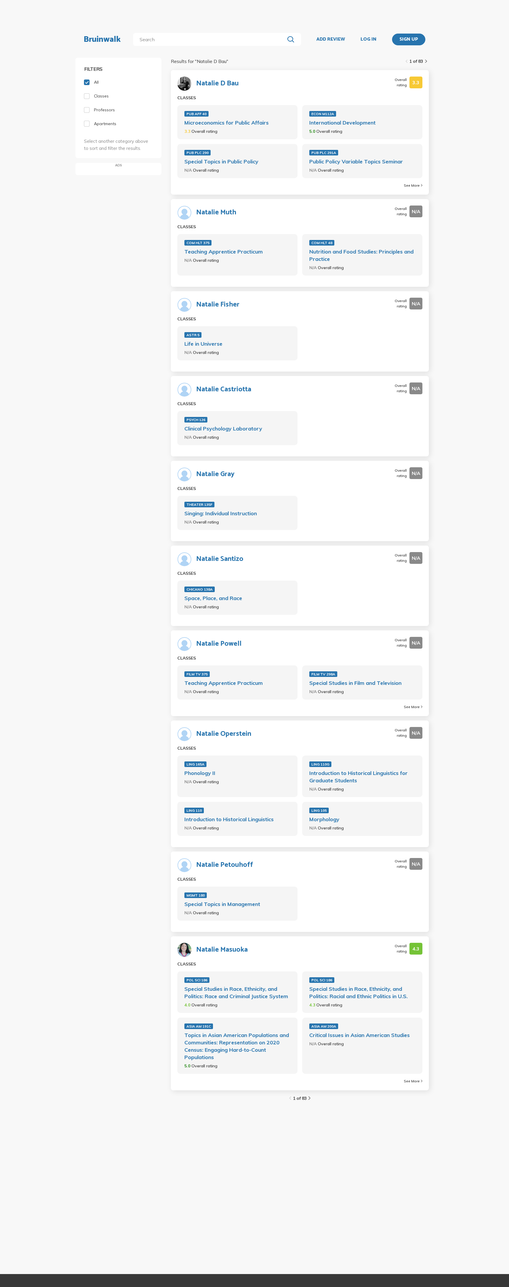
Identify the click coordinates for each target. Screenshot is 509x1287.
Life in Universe (203, 343)
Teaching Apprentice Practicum (223, 251)
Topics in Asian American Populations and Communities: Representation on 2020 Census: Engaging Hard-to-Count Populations (236, 1046)
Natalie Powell (219, 644)
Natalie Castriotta (223, 389)
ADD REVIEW (330, 39)
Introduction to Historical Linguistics (229, 819)
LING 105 (319, 810)
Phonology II (199, 773)
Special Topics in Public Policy (221, 161)
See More (412, 185)
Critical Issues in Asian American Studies (359, 1035)
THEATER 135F (199, 504)
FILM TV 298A (323, 674)
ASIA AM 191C (198, 1026)
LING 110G (320, 764)
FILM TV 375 (197, 674)
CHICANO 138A (199, 589)
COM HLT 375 (197, 243)
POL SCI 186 (196, 980)
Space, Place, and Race (213, 598)
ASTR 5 (192, 335)
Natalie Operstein (223, 734)
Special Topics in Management (222, 904)
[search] (210, 39)
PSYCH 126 (195, 420)
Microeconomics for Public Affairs (226, 122)
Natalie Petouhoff (224, 865)
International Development (342, 122)
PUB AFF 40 (196, 114)
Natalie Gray (215, 474)
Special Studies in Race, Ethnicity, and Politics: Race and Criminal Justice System (236, 992)
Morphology (324, 819)
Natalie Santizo (219, 559)
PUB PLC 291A (323, 152)
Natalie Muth (216, 212)
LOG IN (368, 39)
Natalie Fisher (217, 304)
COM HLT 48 (321, 243)
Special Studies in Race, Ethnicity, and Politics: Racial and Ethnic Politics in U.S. (358, 992)
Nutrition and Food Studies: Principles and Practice (361, 255)
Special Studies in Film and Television (355, 683)
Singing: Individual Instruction (220, 513)
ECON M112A (322, 114)
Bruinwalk (102, 39)
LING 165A (195, 764)
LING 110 (194, 810)
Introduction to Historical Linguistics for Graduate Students (358, 777)
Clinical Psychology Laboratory (223, 428)
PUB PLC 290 (197, 152)
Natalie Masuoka (222, 950)
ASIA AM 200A (323, 1026)
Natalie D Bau (217, 83)
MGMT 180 (195, 895)
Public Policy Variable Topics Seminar (356, 161)
